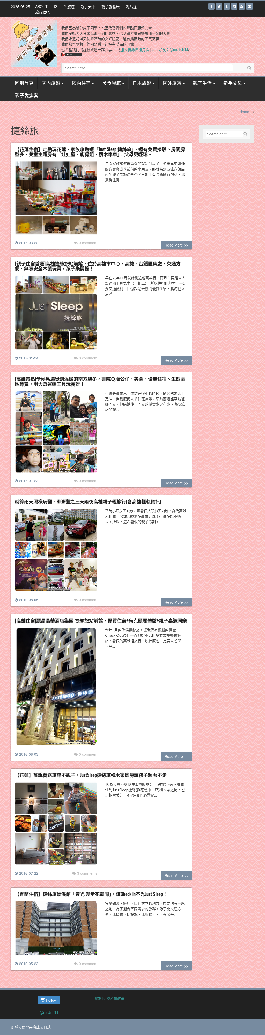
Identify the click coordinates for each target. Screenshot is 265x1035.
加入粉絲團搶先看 (134, 49)
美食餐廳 (111, 82)
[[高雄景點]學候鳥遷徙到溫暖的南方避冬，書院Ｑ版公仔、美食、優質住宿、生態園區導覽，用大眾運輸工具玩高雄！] (56, 433)
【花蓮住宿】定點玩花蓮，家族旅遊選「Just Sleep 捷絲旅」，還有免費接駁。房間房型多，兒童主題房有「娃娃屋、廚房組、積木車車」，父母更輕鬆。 (100, 152)
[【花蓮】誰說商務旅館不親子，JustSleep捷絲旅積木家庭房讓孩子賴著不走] (56, 825)
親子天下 (88, 6)
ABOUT (41, 6)
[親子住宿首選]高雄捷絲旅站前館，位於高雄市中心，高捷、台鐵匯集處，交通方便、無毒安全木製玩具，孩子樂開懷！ (98, 266)
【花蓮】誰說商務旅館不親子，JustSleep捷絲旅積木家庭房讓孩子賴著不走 (91, 774)
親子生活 (202, 82)
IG (56, 6)
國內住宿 (81, 82)
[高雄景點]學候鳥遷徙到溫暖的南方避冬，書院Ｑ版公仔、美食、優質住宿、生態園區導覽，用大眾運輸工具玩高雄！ (100, 381)
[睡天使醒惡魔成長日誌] (34, 42)
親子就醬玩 (110, 6)
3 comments (87, 873)
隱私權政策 (115, 998)
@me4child (49, 1012)
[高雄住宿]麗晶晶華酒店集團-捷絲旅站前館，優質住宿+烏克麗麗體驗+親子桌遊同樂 (101, 620)
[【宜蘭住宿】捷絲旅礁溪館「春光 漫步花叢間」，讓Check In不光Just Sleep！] (56, 930)
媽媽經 (131, 6)
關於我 (99, 998)
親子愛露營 (26, 95)
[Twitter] (219, 6)
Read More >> (176, 245)
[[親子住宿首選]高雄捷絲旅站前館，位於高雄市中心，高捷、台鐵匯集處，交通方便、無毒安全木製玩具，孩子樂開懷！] (56, 314)
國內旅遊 (51, 82)
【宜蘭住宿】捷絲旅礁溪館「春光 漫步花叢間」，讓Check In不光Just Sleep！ (91, 894)
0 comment (88, 242)
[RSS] (242, 6)
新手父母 (232, 82)
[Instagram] (234, 6)
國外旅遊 (172, 82)
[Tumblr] (227, 6)
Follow (51, 1000)
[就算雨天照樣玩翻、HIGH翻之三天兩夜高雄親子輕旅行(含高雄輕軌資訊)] (56, 552)
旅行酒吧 (42, 12)
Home (244, 111)
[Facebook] (211, 6)
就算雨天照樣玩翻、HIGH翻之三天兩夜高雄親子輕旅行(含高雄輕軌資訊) (88, 501)
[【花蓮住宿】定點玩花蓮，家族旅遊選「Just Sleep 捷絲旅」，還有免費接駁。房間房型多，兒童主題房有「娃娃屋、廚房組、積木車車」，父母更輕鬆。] (56, 199)
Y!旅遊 (69, 6)
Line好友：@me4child (170, 49)
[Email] (249, 6)
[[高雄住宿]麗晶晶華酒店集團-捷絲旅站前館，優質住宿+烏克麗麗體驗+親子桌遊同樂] (56, 688)
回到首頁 (24, 82)
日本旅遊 (141, 82)
